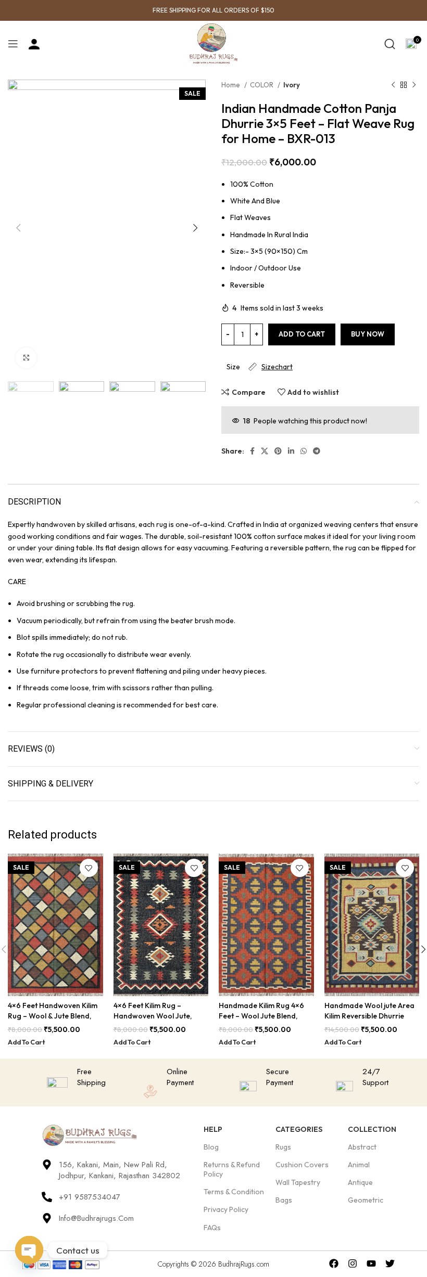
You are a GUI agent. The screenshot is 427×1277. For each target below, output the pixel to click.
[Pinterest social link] (278, 451)
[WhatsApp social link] (303, 451)
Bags (283, 1200)
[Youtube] (371, 1263)
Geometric (365, 1200)
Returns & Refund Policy (232, 1169)
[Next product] (414, 85)
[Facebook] (334, 1263)
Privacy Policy (226, 1209)
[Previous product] (393, 85)
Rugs (283, 1147)
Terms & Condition (234, 1191)
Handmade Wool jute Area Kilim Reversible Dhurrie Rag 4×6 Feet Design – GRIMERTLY (369, 1021)
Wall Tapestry (297, 1182)
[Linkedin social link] (291, 451)
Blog (211, 1147)
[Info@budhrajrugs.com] (47, 1218)
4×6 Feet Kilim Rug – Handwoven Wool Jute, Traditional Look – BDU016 (159, 1015)
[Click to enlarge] (26, 357)
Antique (360, 1182)
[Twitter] (389, 1263)
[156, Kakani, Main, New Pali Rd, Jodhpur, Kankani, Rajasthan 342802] (47, 1164)
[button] (26, 1042)
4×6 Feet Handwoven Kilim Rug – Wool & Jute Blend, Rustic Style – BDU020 (52, 1015)
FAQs (212, 1227)
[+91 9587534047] (47, 1197)
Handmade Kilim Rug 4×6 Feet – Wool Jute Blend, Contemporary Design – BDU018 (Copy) (261, 1021)
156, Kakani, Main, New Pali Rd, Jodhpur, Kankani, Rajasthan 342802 (119, 1170)
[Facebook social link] (252, 451)
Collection (372, 1129)
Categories (298, 1129)
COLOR (262, 85)
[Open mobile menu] (13, 43)
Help (213, 1129)
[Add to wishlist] (89, 868)
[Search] (389, 43)
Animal (359, 1164)
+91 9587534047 (89, 1197)
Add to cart (302, 334)
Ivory (291, 85)
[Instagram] (352, 1263)
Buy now (367, 334)
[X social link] (264, 451)
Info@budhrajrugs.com (96, 1218)
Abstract (362, 1147)
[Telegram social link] (316, 451)
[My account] (34, 43)
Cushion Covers (302, 1164)
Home (231, 85)
